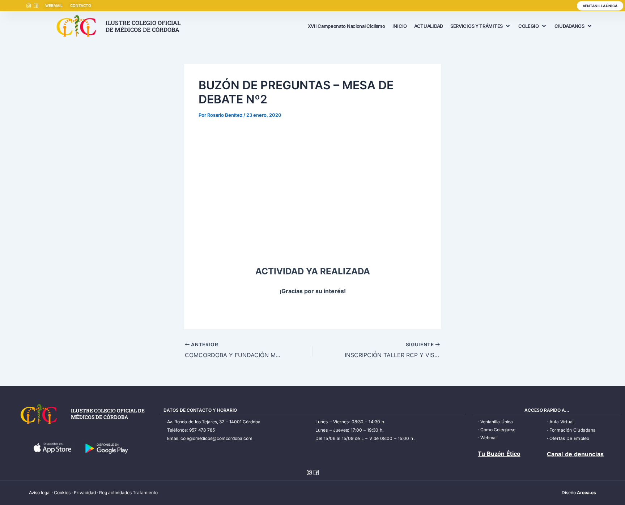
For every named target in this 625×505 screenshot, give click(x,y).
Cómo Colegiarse (498, 429)
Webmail (489, 437)
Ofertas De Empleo (569, 438)
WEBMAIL (53, 5)
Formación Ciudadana (572, 430)
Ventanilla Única (496, 421)
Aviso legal (40, 492)
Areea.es (586, 492)
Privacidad (85, 492)
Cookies (62, 492)
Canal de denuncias (575, 454)
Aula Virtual (561, 421)
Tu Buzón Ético (499, 453)
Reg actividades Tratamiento (128, 492)
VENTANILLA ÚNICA (600, 6)
